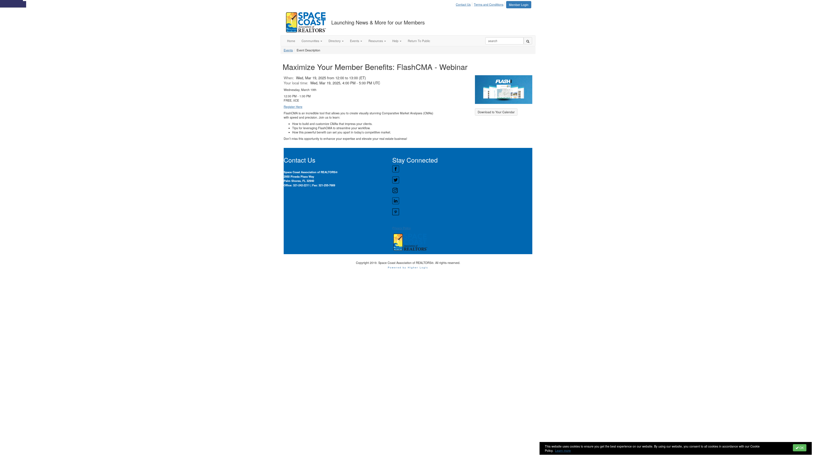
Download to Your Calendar (496, 112)
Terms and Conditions (488, 4)
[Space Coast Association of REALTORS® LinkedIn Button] (462, 200)
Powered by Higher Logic (408, 267)
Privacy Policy (401, 228)
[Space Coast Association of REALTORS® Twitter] (462, 180)
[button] (311, 40)
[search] (528, 40)
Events (288, 50)
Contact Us (463, 4)
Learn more (563, 450)
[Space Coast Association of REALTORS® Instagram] (462, 190)
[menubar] (480, 4)
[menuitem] (464, 4)
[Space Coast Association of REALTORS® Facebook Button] (462, 169)
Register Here (293, 107)
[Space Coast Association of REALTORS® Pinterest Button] (462, 211)
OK (801, 448)
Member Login (518, 5)
